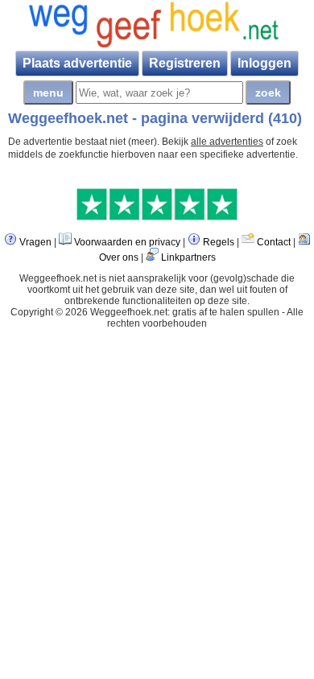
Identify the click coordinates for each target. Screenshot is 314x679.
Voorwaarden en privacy (127, 242)
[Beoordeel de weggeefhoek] (157, 217)
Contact (274, 242)
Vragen (35, 242)
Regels (218, 242)
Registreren (185, 63)
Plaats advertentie (77, 63)
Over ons (118, 257)
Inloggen (264, 63)
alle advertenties (227, 141)
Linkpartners (188, 257)
